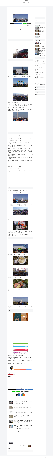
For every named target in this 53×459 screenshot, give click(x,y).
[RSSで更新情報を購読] (24, 395)
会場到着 (18, 31)
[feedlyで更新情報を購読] (22, 395)
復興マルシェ (19, 35)
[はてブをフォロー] (19, 395)
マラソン (9, 376)
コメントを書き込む (20, 450)
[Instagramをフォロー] (21, 395)
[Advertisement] (20, 11)
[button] (29, 23)
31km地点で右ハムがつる (21, 33)
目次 (19, 29)
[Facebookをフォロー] (18, 395)
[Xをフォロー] (17, 395)
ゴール (18, 34)
